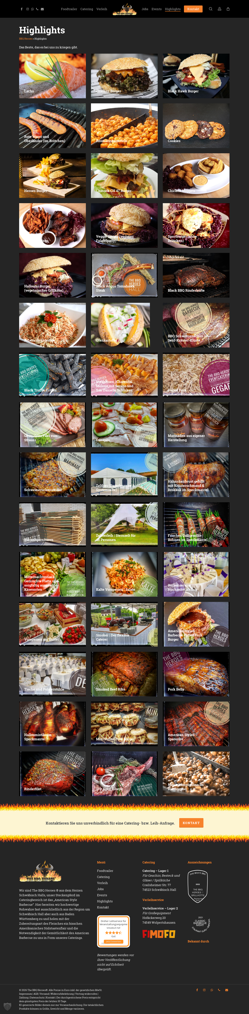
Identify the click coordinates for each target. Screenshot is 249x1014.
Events (102, 895)
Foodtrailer (105, 871)
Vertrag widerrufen (86, 993)
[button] (7, 1006)
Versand (44, 993)
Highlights (105, 901)
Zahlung (23, 997)
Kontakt (191, 823)
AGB (36, 993)
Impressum (25, 993)
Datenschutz (37, 997)
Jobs (100, 889)
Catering (103, 877)
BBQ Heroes (26, 38)
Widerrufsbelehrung (62, 993)
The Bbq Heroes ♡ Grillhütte (197, 892)
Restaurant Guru (198, 899)
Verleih (102, 883)
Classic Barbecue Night (200, 923)
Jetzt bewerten (113, 941)
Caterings (75, 938)
